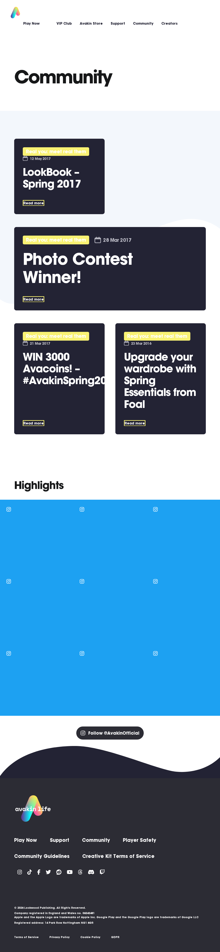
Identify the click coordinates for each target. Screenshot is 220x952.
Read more (33, 203)
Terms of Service (26, 937)
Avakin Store (91, 23)
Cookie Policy (90, 937)
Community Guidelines (41, 856)
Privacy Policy (59, 937)
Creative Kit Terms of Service (118, 856)
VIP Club (64, 23)
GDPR (115, 937)
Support (118, 23)
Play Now (31, 23)
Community (143, 23)
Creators (169, 23)
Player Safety (139, 840)
